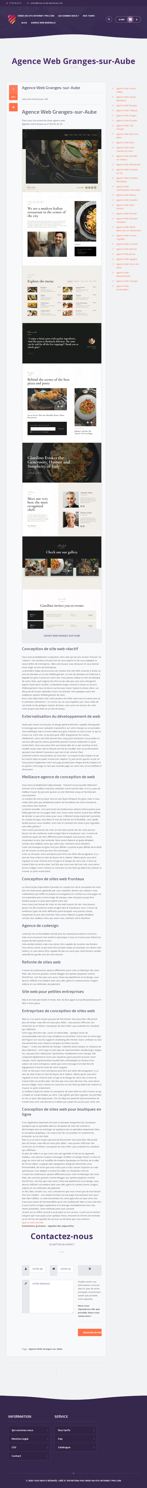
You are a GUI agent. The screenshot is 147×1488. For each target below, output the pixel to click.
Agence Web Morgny (126, 105)
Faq (60, 1438)
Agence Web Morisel (126, 248)
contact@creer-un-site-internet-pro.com (46, 3)
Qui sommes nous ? (68, 15)
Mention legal (20, 1438)
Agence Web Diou (125, 142)
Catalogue (64, 1447)
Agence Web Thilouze (127, 110)
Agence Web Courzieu (127, 243)
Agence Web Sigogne (126, 259)
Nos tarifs (89, 15)
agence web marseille (32, 1222)
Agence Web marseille (43, 22)
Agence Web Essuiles (126, 120)
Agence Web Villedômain (128, 164)
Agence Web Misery (126, 194)
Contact (16, 1455)
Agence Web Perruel (126, 213)
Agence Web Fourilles (127, 199)
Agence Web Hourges (127, 281)
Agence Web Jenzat (126, 254)
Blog (24, 22)
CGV (14, 1447)
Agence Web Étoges (126, 115)
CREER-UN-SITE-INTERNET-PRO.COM (36, 15)
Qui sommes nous (22, 1430)
